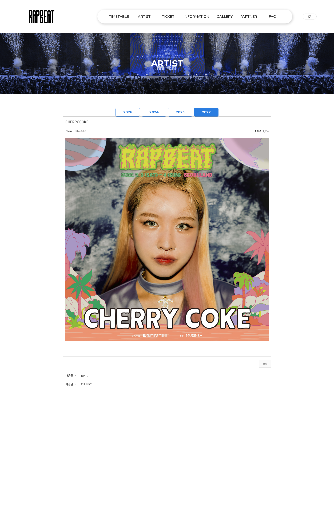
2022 (206, 112)
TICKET (168, 16)
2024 (153, 112)
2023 (180, 112)
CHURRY (86, 384)
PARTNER (248, 16)
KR (310, 16)
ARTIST (144, 16)
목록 (265, 364)
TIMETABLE (119, 16)
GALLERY (225, 16)
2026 (127, 112)
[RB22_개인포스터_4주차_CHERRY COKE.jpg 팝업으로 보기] (167, 140)
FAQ (272, 16)
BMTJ (84, 375)
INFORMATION (196, 16)
